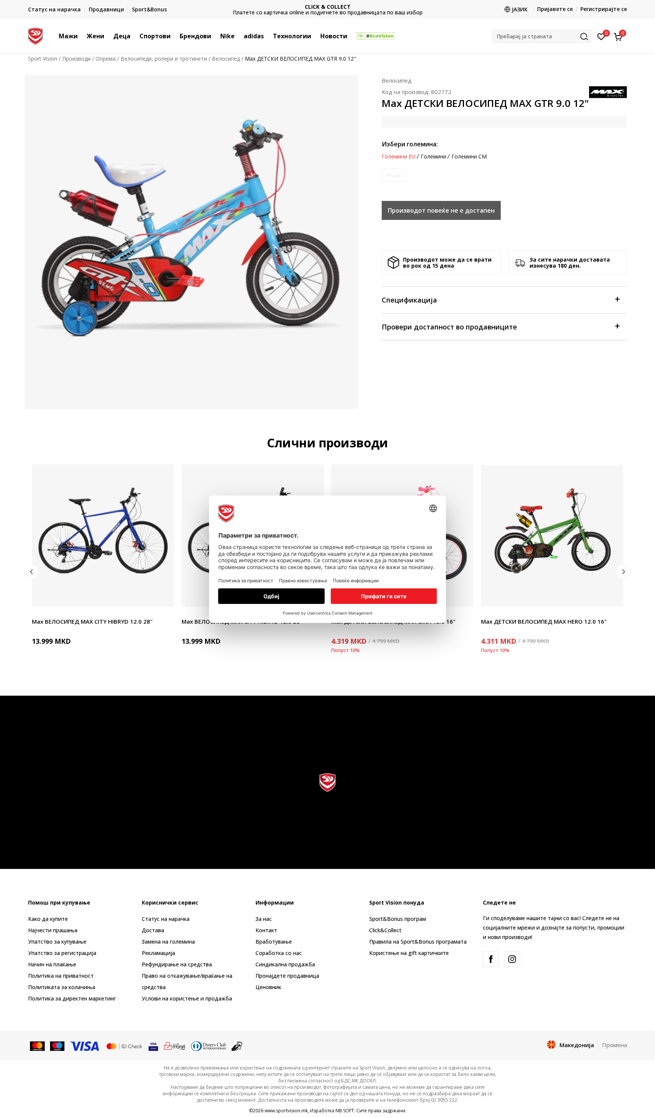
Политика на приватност (61, 975)
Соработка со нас (278, 952)
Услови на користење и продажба (187, 998)
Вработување (273, 941)
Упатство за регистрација (62, 952)
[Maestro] (57, 1045)
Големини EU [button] (398, 157)
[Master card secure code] (124, 1045)
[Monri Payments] (174, 1045)
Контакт (266, 930)
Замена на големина (168, 941)
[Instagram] (512, 959)
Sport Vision (42, 58)
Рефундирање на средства (177, 964)
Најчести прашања (52, 930)
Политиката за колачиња (61, 987)
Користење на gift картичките (409, 952)
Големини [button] (433, 157)
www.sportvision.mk (286, 1110)
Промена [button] (614, 1045)
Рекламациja (158, 952)
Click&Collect (385, 930)
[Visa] (85, 1045)
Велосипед (226, 58)
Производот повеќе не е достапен (441, 210)
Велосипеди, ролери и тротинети (164, 58)
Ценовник (327, 10)
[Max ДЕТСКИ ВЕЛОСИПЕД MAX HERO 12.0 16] (552, 535)
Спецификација (409, 299)
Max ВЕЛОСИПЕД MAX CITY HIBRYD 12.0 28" (92, 621)
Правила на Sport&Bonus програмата (418, 941)
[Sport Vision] (35, 35)
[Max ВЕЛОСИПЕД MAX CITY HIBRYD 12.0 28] (103, 535)
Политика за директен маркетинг (72, 998)
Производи (76, 58)
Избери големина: (410, 144)
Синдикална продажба (285, 964)
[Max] (608, 91)
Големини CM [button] (469, 157)
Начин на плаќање (52, 964)
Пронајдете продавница (287, 975)
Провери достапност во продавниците (449, 326)
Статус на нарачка (166, 918)
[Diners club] (209, 1045)
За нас (263, 918)
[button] (81, 36)
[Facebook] (490, 959)
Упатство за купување (57, 941)
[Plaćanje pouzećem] (237, 1045)
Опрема (106, 58)
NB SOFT (344, 1110)
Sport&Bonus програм (397, 918)
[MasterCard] (37, 1045)
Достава (153, 930)
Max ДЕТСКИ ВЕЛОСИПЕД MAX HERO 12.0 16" (544, 621)
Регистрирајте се (603, 9)
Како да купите (48, 918)
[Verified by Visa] (153, 1045)
